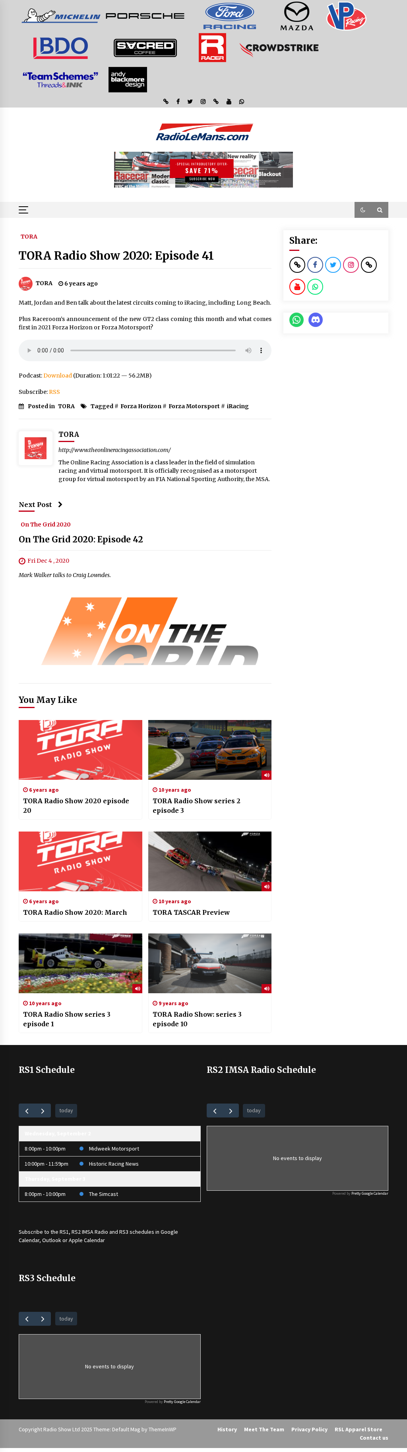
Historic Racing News (114, 1163)
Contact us (374, 1437)
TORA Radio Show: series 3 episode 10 (197, 1019)
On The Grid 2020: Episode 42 (81, 539)
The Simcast (103, 1194)
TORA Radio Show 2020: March (75, 912)
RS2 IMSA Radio (90, 1231)
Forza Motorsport (194, 406)
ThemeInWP (162, 1429)
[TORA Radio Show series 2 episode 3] (210, 750)
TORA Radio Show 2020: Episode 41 (116, 256)
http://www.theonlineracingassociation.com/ (114, 450)
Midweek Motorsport (114, 1148)
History (227, 1429)
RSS (54, 391)
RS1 (64, 1231)
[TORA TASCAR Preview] (210, 861)
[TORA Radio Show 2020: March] (80, 861)
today (66, 1110)
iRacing (238, 406)
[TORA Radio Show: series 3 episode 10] (210, 963)
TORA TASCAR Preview (191, 912)
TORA (29, 236)
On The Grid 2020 (46, 524)
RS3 (123, 1231)
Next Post (35, 505)
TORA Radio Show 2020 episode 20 (76, 805)
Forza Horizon (140, 406)
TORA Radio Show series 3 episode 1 (66, 1019)
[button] (363, 210)
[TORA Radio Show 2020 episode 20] (80, 750)
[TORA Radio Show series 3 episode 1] (80, 963)
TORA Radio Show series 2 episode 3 (196, 805)
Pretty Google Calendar (369, 1193)
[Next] (43, 1110)
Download (57, 375)
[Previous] (27, 1110)
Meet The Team (264, 1429)
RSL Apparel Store (358, 1429)
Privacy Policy (309, 1429)
